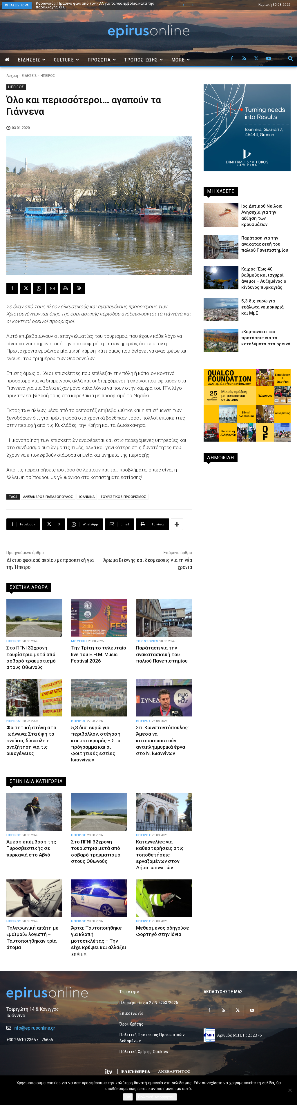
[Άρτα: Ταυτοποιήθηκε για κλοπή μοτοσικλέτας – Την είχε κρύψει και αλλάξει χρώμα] (99, 898)
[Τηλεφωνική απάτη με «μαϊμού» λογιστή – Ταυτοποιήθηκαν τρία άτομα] (34, 898)
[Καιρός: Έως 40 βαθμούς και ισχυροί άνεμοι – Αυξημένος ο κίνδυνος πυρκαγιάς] (221, 277)
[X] (256, 58)
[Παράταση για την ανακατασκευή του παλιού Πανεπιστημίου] (164, 618)
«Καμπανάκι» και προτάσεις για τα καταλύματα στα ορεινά (265, 337)
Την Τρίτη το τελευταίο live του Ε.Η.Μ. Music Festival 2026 (98, 654)
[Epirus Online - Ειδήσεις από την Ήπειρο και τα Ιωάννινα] (49, 993)
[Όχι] (290, 1090)
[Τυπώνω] (65, 288)
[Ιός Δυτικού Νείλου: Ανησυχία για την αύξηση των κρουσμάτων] (221, 214)
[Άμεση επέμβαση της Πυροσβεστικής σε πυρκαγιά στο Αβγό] (34, 812)
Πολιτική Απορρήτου (156, 1097)
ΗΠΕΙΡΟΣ (48, 76)
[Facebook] (232, 58)
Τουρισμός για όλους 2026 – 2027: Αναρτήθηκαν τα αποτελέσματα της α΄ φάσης (98, 5)
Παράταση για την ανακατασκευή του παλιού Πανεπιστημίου (162, 654)
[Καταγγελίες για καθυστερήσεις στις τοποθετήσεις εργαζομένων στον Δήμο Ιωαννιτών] (164, 812)
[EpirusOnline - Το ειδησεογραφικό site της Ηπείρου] (148, 31)
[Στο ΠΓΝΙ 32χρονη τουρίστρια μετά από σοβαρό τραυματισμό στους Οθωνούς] (34, 618)
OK (128, 1097)
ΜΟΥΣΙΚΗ (79, 641)
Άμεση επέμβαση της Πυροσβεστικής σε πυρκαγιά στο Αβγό (31, 848)
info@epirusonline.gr (34, 1028)
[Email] (52, 288)
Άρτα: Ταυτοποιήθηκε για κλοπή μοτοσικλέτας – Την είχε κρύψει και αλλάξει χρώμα (98, 940)
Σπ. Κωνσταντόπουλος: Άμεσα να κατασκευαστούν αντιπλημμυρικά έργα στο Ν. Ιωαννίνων (162, 740)
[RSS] (244, 58)
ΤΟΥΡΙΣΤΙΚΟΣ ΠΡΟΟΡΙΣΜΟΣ (123, 496)
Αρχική (12, 76)
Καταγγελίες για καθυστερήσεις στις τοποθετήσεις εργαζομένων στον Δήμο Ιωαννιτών (160, 854)
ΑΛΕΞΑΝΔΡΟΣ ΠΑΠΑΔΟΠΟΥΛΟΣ (48, 496)
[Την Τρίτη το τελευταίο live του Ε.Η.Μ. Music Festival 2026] (99, 618)
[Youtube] (268, 58)
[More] (177, 524)
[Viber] (79, 288)
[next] (192, 5)
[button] (290, 59)
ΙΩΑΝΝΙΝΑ (87, 496)
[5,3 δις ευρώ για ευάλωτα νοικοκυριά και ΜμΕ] (221, 309)
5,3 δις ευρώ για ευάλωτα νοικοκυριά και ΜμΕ (262, 307)
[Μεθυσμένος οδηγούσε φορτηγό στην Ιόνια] (164, 898)
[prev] (183, 5)
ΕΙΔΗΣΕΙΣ (29, 76)
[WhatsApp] (39, 288)
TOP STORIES (147, 641)
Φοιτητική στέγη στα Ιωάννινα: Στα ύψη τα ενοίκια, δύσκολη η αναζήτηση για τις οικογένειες (31, 740)
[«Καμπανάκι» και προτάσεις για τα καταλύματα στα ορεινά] (221, 340)
